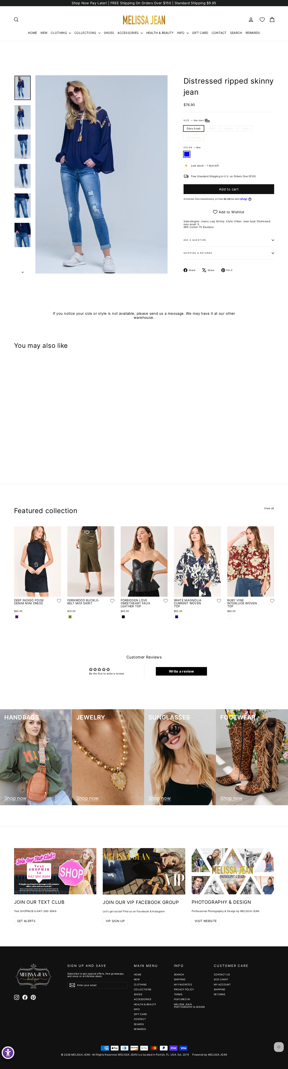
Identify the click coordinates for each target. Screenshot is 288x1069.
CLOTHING (59, 33)
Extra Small (194, 128)
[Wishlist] (262, 19)
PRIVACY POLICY (184, 989)
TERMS (178, 994)
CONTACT (219, 33)
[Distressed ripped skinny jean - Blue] (17, 451)
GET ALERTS (26, 921)
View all (269, 508)
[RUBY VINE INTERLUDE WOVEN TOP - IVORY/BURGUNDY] (230, 617)
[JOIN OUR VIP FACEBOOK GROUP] (144, 871)
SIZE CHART (221, 979)
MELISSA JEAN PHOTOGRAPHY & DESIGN (189, 1005)
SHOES (109, 33)
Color (192, 147)
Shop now (15, 798)
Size (194, 120)
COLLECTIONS (85, 33)
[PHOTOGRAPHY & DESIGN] (233, 871)
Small (212, 128)
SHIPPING (179, 979)
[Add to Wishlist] (56, 439)
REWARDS (253, 33)
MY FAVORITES (183, 984)
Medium (229, 128)
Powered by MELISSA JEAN (209, 1054)
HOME (32, 33)
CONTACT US (222, 974)
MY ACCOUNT (222, 984)
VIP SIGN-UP (115, 921)
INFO (181, 33)
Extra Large (194, 137)
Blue (187, 154)
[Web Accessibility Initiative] (8, 1053)
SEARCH (236, 33)
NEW (44, 33)
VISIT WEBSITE (206, 921)
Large (245, 128)
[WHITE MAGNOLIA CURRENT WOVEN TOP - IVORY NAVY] (176, 617)
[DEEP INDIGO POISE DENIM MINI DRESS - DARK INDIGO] (17, 617)
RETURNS (219, 994)
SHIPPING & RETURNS (198, 253)
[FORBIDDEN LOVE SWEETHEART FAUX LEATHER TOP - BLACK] (123, 617)
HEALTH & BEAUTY (160, 33)
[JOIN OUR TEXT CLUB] (55, 871)
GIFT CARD (200, 33)
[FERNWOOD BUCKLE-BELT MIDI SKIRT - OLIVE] (70, 617)
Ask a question (195, 240)
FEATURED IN (182, 999)
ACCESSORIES (128, 33)
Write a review (181, 671)
